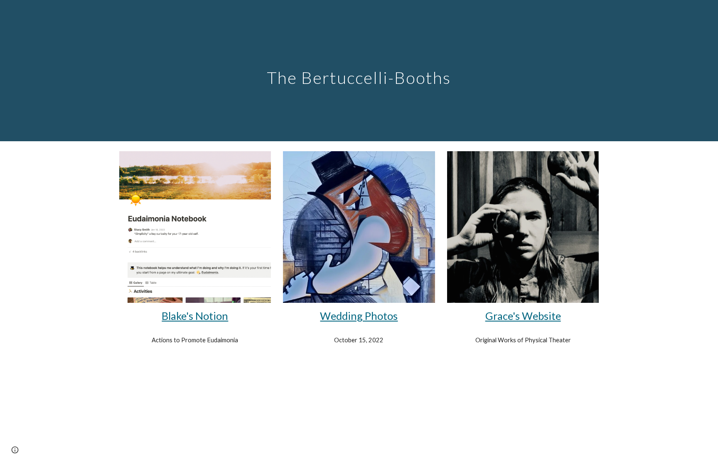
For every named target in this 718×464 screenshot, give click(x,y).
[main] (359, 70)
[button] (15, 450)
